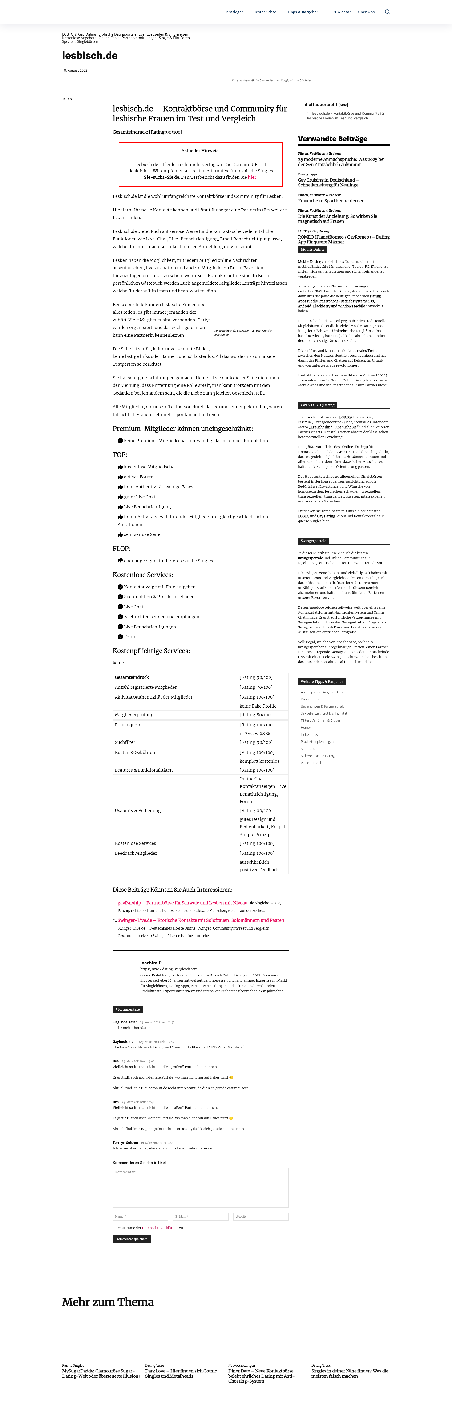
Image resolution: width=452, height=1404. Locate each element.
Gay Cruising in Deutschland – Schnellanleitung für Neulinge (328, 182)
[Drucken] (67, 188)
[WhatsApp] (67, 143)
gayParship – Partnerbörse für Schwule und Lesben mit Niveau (182, 903)
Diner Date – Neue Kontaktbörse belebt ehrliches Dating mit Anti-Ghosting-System (261, 1376)
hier (252, 177)
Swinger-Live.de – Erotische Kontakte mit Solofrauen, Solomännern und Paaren (201, 920)
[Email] (67, 177)
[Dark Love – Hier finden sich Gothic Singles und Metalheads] (184, 1336)
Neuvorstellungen (241, 1365)
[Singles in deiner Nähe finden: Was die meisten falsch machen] (350, 1336)
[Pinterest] (67, 132)
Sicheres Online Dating (318, 755)
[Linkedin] (67, 154)
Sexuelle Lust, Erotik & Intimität (324, 713)
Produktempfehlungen (317, 741)
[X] (67, 121)
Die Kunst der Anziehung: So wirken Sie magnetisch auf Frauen (337, 219)
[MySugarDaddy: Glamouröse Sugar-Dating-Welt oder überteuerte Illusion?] (101, 1336)
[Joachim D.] (124, 977)
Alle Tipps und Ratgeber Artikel (323, 692)
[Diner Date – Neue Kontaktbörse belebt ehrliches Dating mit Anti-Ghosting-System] (267, 1336)
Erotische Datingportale (117, 34)
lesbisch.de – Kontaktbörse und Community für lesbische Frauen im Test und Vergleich (345, 115)
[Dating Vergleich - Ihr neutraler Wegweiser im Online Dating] (103, 12)
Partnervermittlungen (139, 38)
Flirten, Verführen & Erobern (319, 153)
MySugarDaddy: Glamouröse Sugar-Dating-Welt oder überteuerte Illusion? (101, 1373)
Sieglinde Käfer (125, 1022)
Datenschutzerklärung (160, 1228)
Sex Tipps (308, 748)
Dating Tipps (307, 174)
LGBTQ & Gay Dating (79, 34)
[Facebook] (67, 110)
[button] (387, 11)
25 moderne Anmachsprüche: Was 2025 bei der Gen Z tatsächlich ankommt (341, 162)
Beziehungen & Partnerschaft (322, 706)
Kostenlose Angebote (79, 38)
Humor (306, 727)
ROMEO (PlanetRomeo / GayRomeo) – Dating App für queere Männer (344, 239)
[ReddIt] (67, 165)
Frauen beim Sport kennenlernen (331, 200)
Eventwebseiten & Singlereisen (163, 34)
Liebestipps (309, 734)
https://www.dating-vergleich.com (169, 969)
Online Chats (109, 38)
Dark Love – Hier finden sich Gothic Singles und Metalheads (181, 1373)
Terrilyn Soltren (125, 1142)
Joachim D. (151, 963)
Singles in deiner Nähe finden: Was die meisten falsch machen (349, 1373)
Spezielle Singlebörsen (80, 41)
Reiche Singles (73, 1365)
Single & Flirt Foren (174, 38)
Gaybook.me (123, 1041)
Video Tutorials (312, 763)
